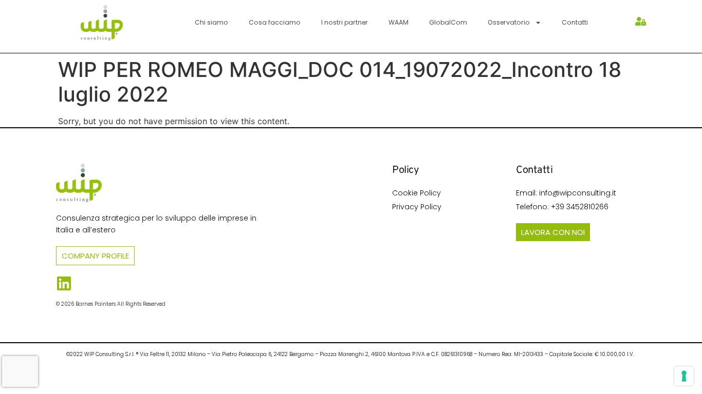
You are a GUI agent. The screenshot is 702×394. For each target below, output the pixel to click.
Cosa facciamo (275, 22)
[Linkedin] (64, 283)
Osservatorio (509, 22)
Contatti (575, 22)
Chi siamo (211, 22)
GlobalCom (448, 22)
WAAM (399, 22)
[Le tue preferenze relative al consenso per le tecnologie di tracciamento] (684, 376)
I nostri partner (344, 22)
